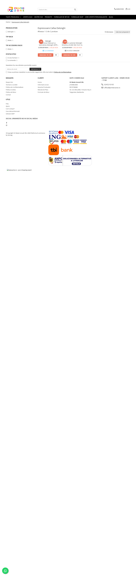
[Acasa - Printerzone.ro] (16, 9)
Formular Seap (77, 17)
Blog (111, 17)
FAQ (7, 104)
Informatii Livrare (43, 85)
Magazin (9, 78)
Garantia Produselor (44, 87)
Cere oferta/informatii (13, 111)
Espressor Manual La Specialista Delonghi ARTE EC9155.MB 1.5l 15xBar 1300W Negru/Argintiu (48, 44)
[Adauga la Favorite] (56, 55)
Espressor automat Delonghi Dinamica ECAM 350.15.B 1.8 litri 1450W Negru (72, 44)
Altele (9, 40)
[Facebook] (6, 123)
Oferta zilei (27, 17)
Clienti (41, 78)
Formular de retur (61, 17)
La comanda (12, 60)
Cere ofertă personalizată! (96, 17)
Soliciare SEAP (10, 114)
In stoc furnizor (12, 58)
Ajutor (8, 106)
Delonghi (10, 32)
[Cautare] (75, 9)
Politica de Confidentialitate (62, 72)
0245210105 (109, 84)
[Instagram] (6, 125)
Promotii (48, 17)
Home (40, 82)
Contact (8, 95)
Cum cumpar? (10, 109)
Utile (8, 99)
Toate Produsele (13, 17)
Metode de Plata (43, 90)
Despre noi (38, 17)
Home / (8, 22)
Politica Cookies (11, 90)
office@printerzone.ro (112, 88)
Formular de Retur (43, 92)
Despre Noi (9, 82)
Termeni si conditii (11, 85)
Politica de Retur (11, 92)
